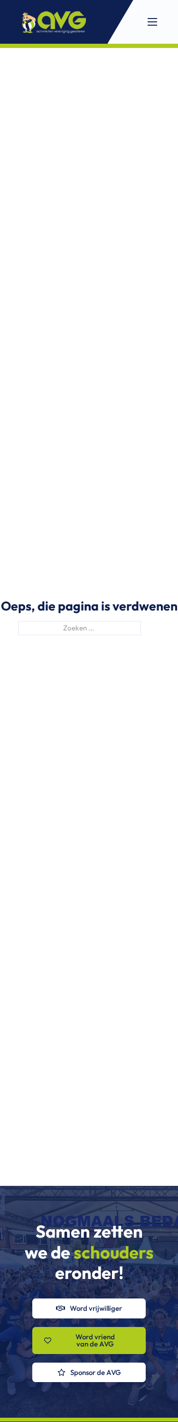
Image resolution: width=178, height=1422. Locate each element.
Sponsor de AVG (95, 1372)
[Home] (53, 22)
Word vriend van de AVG (95, 1340)
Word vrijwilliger (96, 1308)
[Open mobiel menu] (152, 22)
